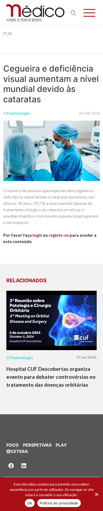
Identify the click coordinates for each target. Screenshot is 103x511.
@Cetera (17, 451)
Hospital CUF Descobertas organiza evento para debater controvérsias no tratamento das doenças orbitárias (51, 377)
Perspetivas (37, 445)
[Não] (96, 494)
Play (61, 445)
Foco (12, 445)
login (37, 234)
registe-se (59, 234)
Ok (29, 503)
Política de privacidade (59, 503)
